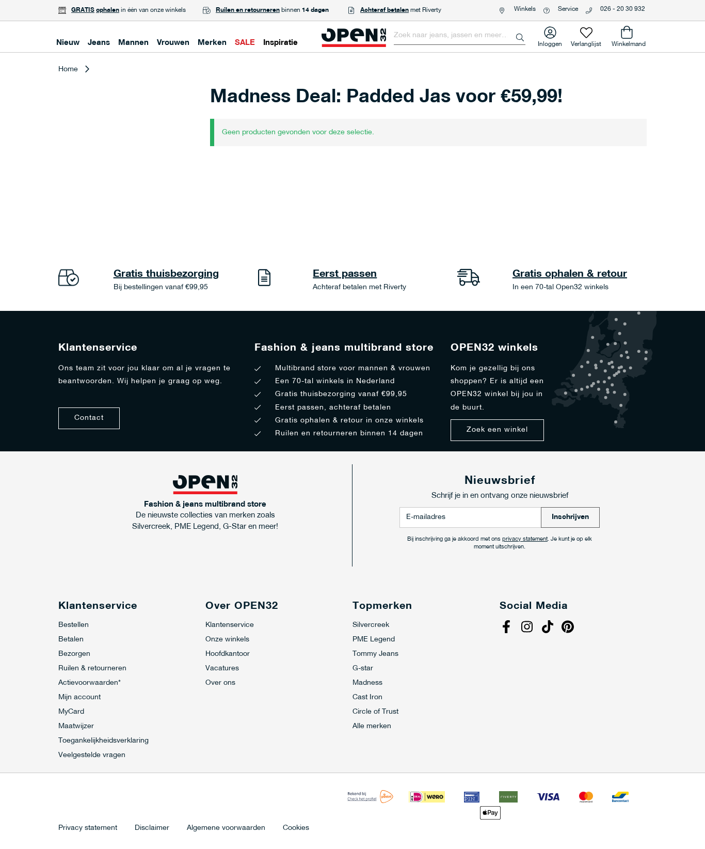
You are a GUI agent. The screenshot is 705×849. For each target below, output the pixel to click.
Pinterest (569, 628)
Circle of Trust (375, 712)
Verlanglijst (586, 42)
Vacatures (222, 668)
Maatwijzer (76, 726)
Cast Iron (367, 697)
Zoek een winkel (497, 430)
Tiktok (548, 628)
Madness (367, 683)
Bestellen (73, 625)
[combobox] (459, 35)
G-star (362, 668)
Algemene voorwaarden (226, 828)
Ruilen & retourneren (92, 668)
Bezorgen (74, 654)
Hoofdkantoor (227, 654)
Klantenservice (229, 625)
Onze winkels (227, 639)
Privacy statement (87, 828)
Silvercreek (370, 625)
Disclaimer (152, 828)
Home (68, 69)
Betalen (71, 639)
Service (568, 9)
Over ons (220, 683)
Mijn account (79, 697)
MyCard (71, 712)
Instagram (528, 628)
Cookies (296, 828)
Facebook (507, 628)
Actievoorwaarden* (89, 683)
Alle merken (371, 726)
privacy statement (525, 539)
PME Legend (373, 639)
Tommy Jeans (375, 654)
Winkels (525, 9)
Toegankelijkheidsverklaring (103, 741)
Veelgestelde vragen (91, 755)
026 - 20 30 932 (622, 9)
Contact (89, 418)
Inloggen (550, 42)
